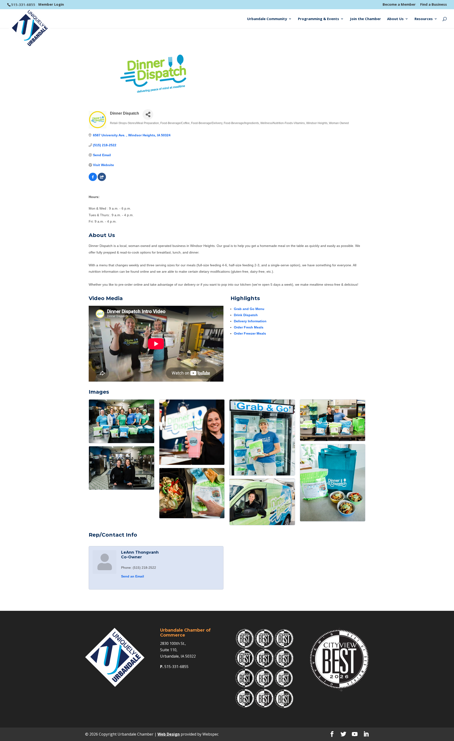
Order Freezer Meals (250, 333)
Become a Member (399, 5)
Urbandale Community (267, 19)
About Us (395, 19)
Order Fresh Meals (248, 327)
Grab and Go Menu (249, 309)
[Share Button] (148, 114)
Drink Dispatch (246, 315)
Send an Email (132, 576)
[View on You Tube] (102, 180)
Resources (424, 19)
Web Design (168, 734)
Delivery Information (250, 321)
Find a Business (433, 5)
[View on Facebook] (93, 180)
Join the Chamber (365, 19)
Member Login (51, 4)
